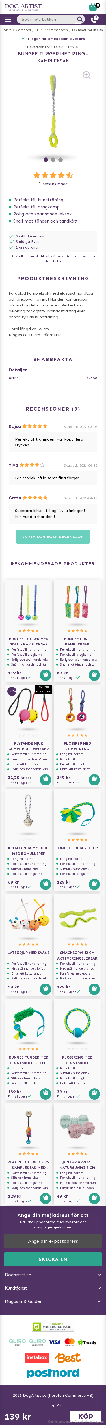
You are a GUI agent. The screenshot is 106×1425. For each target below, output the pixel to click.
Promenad (23, 30)
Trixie (72, 47)
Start (7, 30)
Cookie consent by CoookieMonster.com (76, 1421)
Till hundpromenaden (51, 30)
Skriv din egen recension (53, 536)
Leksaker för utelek (87, 30)
